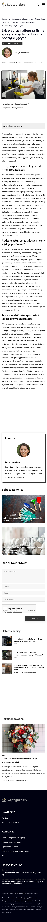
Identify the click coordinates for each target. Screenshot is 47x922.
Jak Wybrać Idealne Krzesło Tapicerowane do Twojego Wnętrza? (28, 653)
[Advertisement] (23, 411)
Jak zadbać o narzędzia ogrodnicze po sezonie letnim (22, 519)
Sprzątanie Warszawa (10, 225)
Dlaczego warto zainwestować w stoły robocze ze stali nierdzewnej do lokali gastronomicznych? (23, 549)
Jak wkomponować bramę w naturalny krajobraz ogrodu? (21, 873)
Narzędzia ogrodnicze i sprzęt (14, 104)
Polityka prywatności (10, 822)
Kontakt (5, 818)
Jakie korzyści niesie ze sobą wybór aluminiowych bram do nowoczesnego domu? (29, 667)
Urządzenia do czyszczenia (13, 108)
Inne (3, 855)
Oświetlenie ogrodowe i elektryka (15, 851)
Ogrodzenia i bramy (10, 846)
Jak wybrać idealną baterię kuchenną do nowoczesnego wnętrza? (28, 640)
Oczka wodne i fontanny (11, 842)
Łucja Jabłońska (22, 53)
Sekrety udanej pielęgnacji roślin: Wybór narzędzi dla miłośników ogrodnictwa (23, 882)
